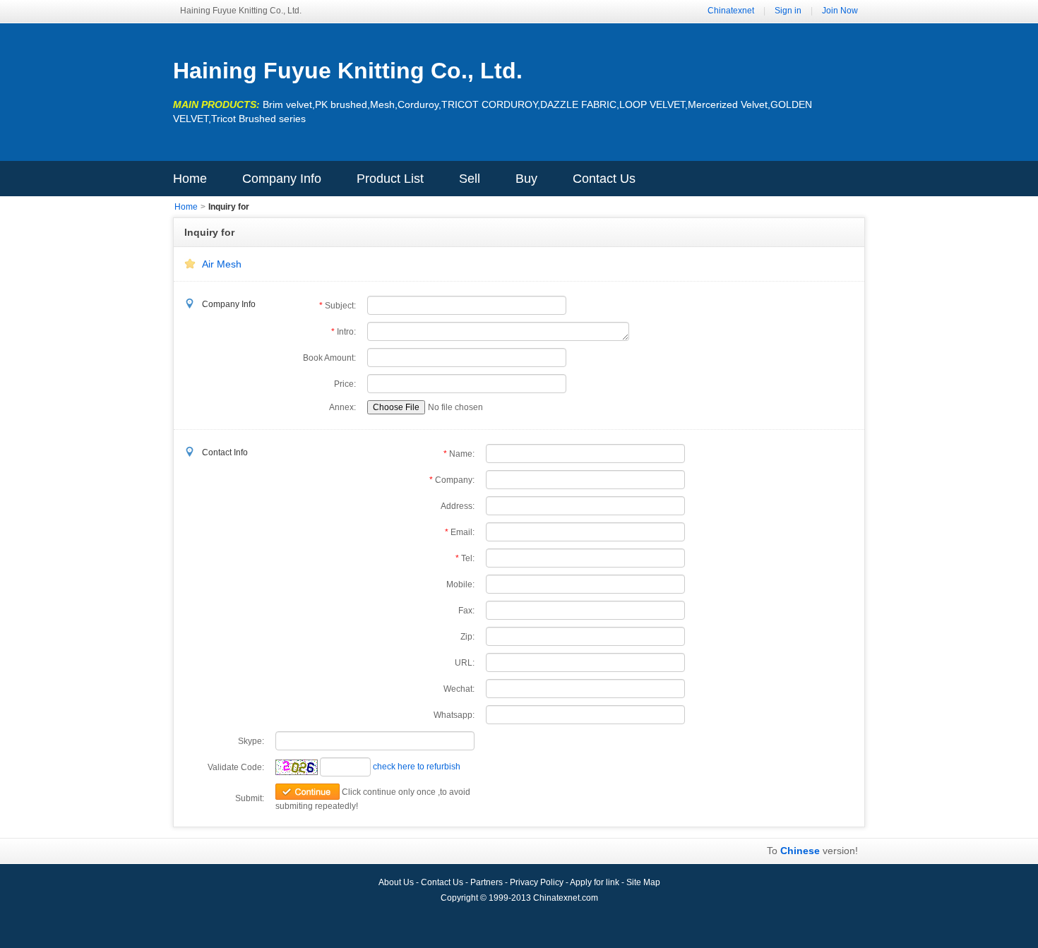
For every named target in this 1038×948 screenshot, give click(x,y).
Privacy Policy (538, 882)
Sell (469, 179)
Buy (526, 179)
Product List (390, 179)
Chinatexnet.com (565, 898)
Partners (487, 882)
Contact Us (604, 179)
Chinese (800, 850)
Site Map (643, 882)
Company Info (281, 179)
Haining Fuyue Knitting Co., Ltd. (348, 70)
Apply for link (595, 882)
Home (190, 179)
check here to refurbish (416, 767)
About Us (397, 882)
